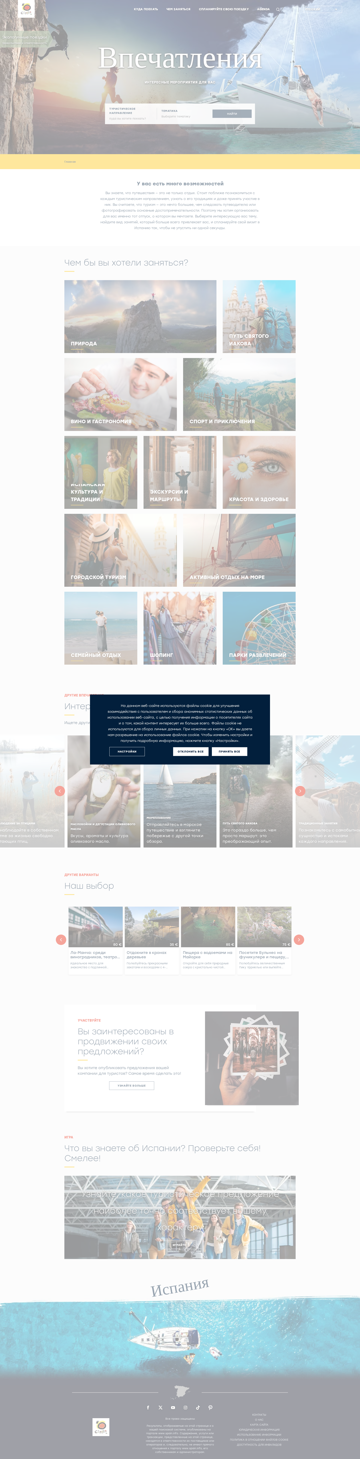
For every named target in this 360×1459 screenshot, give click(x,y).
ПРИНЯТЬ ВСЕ (229, 751)
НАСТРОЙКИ (127, 751)
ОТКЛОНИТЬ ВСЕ (191, 751)
